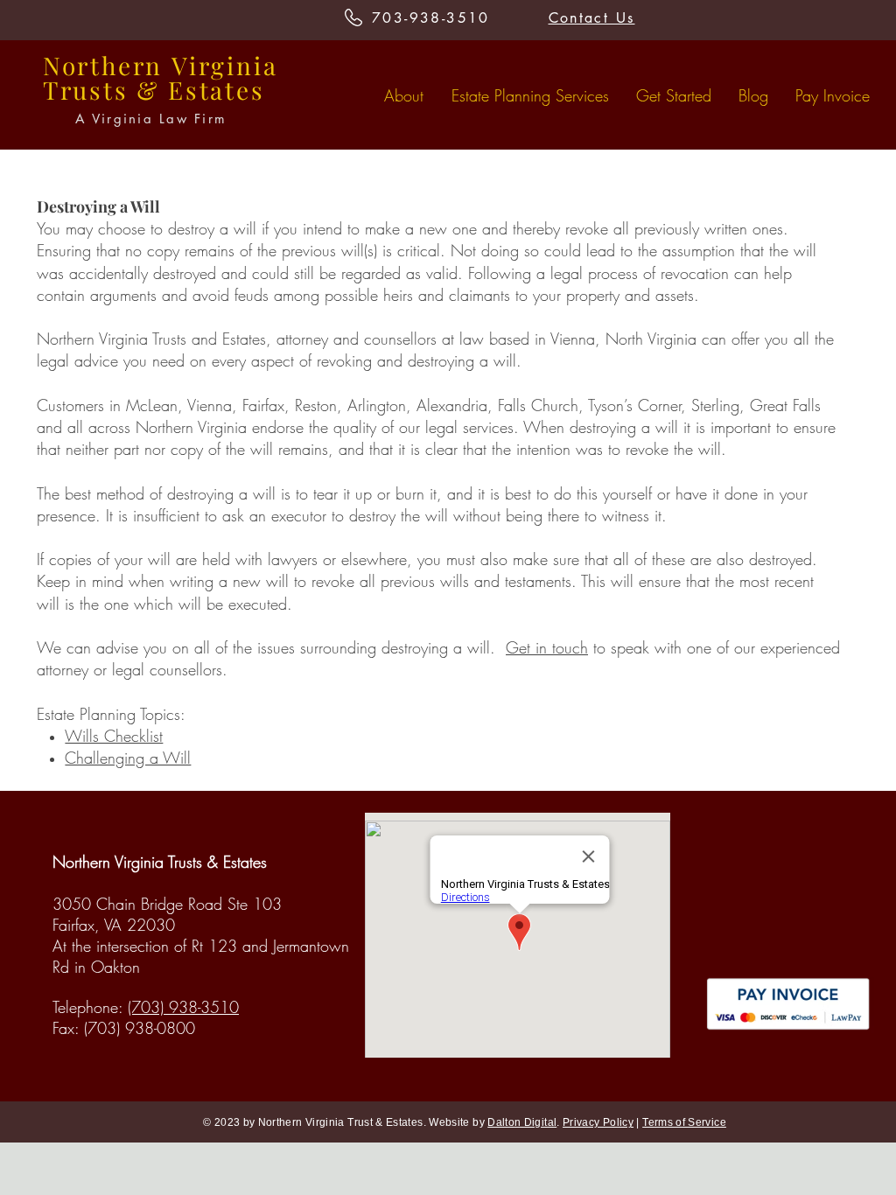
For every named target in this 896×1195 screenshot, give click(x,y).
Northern (103, 65)
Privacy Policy (598, 1122)
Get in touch (547, 647)
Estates (216, 89)
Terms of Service (684, 1122)
